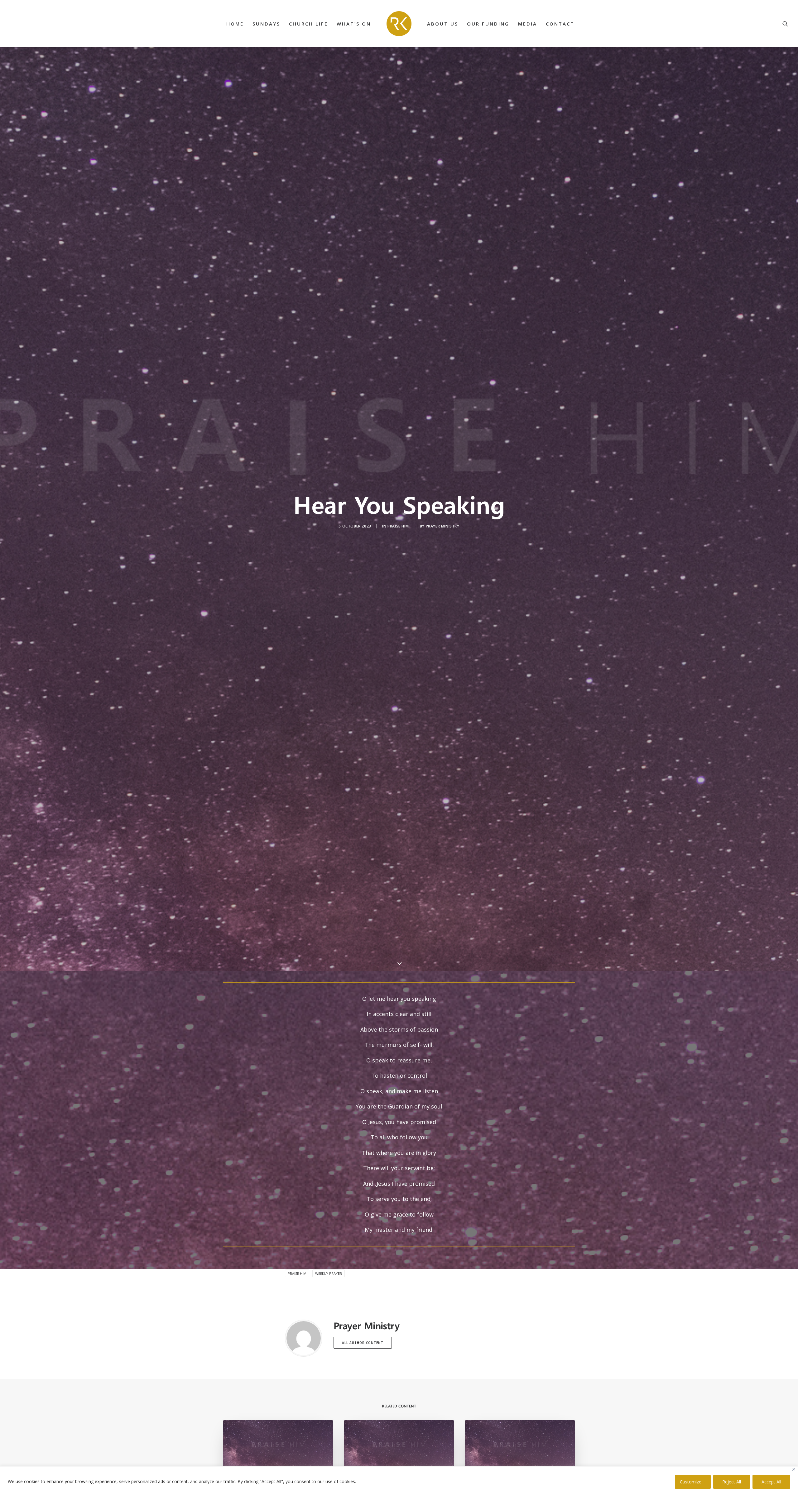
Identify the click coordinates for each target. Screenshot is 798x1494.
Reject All (731, 1482)
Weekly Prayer (328, 1273)
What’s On (354, 24)
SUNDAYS (266, 24)
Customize (690, 1482)
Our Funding (488, 24)
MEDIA (527, 24)
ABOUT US (442, 24)
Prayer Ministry (442, 526)
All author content (362, 1342)
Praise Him (398, 526)
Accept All (771, 1482)
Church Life (308, 24)
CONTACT (560, 24)
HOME (235, 24)
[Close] (793, 1469)
